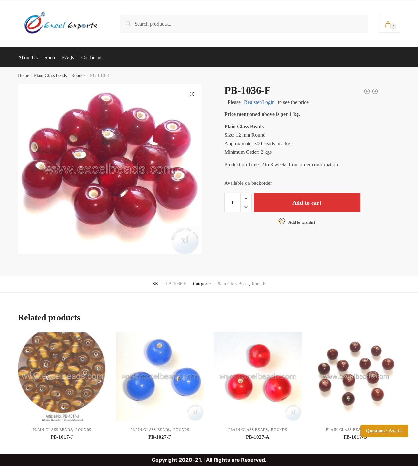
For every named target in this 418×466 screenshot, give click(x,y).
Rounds (78, 75)
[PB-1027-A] (258, 376)
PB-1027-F (159, 436)
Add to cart (306, 202)
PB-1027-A (257, 436)
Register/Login (259, 102)
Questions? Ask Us (384, 430)
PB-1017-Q (355, 436)
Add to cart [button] (62, 446)
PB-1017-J (62, 436)
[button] (191, 94)
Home (23, 75)
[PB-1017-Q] (356, 376)
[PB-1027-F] (160, 376)
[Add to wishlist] (98, 340)
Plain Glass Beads (50, 75)
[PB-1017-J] (62, 376)
